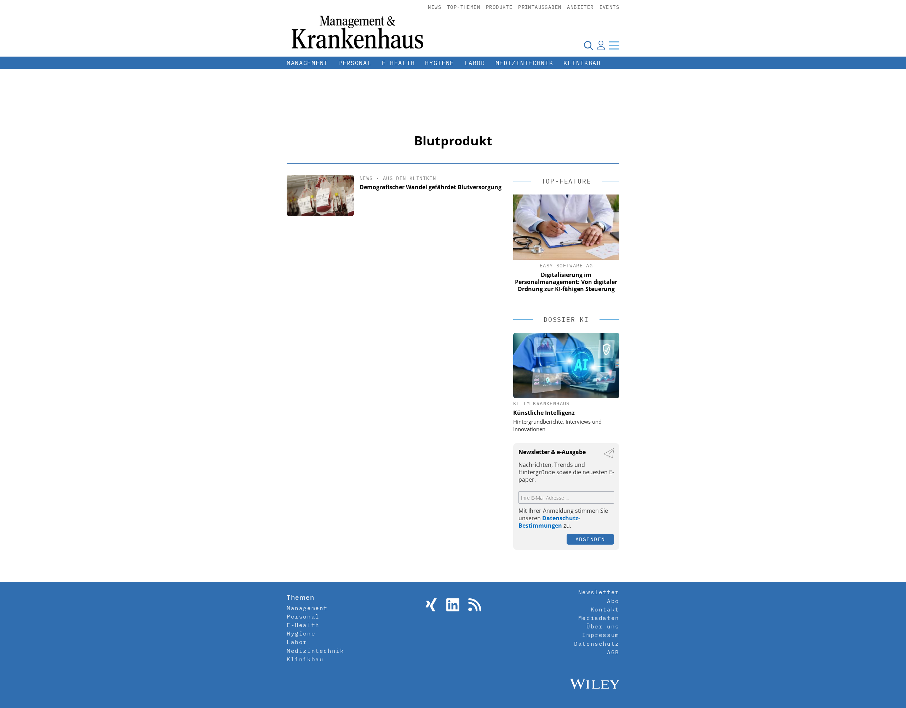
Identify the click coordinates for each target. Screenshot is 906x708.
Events (609, 7)
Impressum (600, 634)
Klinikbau (582, 63)
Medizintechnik (524, 63)
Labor (474, 63)
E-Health (398, 63)
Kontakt (605, 609)
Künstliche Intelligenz (544, 413)
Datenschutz (596, 643)
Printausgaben (539, 7)
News (434, 7)
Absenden (590, 539)
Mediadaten (598, 617)
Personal (355, 63)
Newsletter (598, 592)
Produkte (499, 7)
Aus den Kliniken (409, 178)
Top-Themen (463, 7)
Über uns (602, 626)
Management (307, 63)
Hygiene (439, 63)
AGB (613, 652)
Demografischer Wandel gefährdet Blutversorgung (430, 187)
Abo (613, 600)
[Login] (601, 45)
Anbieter (580, 7)
